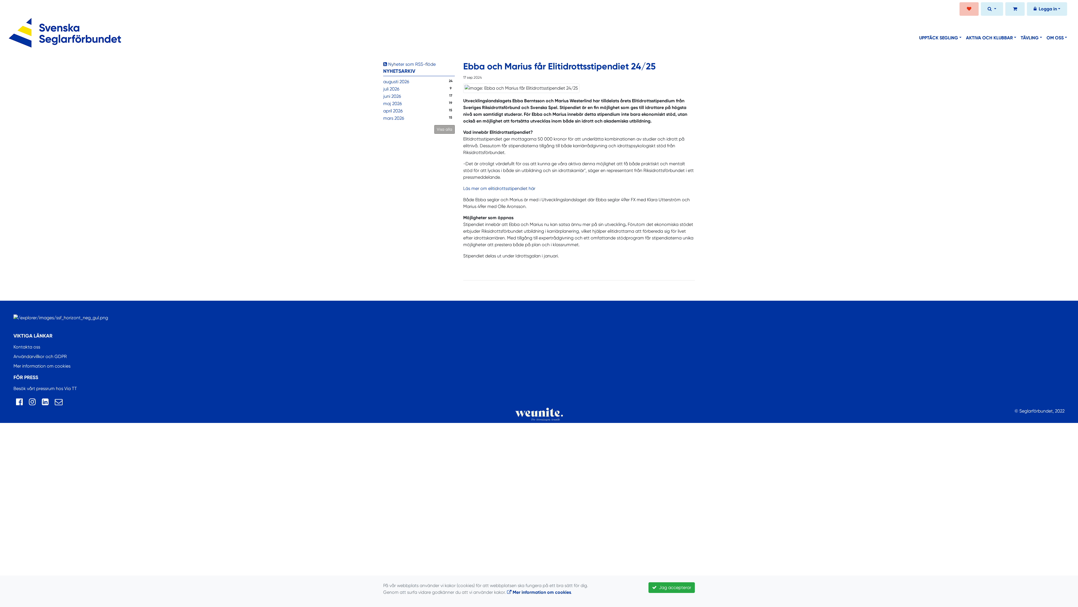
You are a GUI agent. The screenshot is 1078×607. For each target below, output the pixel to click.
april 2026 (393, 111)
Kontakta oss (26, 347)
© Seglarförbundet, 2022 (1040, 411)
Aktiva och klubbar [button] (989, 37)
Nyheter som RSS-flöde (411, 64)
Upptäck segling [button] (938, 37)
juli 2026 (391, 89)
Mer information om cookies (41, 366)
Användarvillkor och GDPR (40, 356)
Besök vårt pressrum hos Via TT (45, 388)
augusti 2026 (396, 81)
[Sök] (992, 9)
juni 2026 (392, 96)
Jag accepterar (674, 587)
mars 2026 (393, 118)
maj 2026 (392, 103)
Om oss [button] (1055, 37)
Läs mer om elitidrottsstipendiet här (499, 188)
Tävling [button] (1030, 37)
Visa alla (444, 129)
